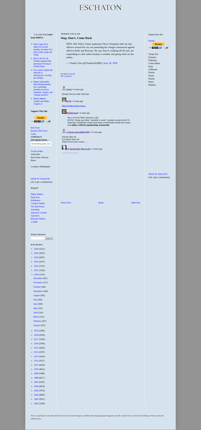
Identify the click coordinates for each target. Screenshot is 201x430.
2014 (36, 352)
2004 (36, 395)
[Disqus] (100, 119)
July (35, 299)
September (38, 291)
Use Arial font (40, 34)
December (38, 278)
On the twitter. (37, 151)
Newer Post (66, 202)
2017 (36, 339)
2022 (36, 266)
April (35, 312)
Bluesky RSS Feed (39, 131)
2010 (36, 369)
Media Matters (37, 194)
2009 (36, 373)
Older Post (135, 202)
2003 (36, 399)
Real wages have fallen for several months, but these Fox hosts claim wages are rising (43, 49)
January (37, 325)
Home (101, 202)
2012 (36, 360)
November (38, 282)
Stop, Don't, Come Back (76, 38)
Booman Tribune (38, 219)
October (37, 287)
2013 (36, 356)
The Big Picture (37, 206)
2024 (36, 257)
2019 (36, 330)
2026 (36, 249)
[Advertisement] (100, 22)
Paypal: (151, 41)
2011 (36, 365)
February (37, 321)
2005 (36, 390)
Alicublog (35, 209)
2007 (36, 382)
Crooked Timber (38, 203)
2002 (36, 403)
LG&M (34, 222)
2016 (36, 343)
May (35, 308)
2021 (36, 270)
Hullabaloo (35, 200)
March (36, 317)
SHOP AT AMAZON (40, 179)
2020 (36, 274)
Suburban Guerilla (39, 213)
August (36, 295)
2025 (36, 253)
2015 (36, 348)
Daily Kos (35, 197)
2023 (36, 261)
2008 (36, 378)
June (35, 304)
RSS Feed (35, 128)
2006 (36, 386)
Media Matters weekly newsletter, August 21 (41, 101)
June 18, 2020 (110, 63)
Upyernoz (35, 216)
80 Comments (66, 76)
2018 (36, 335)
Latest (33, 134)
